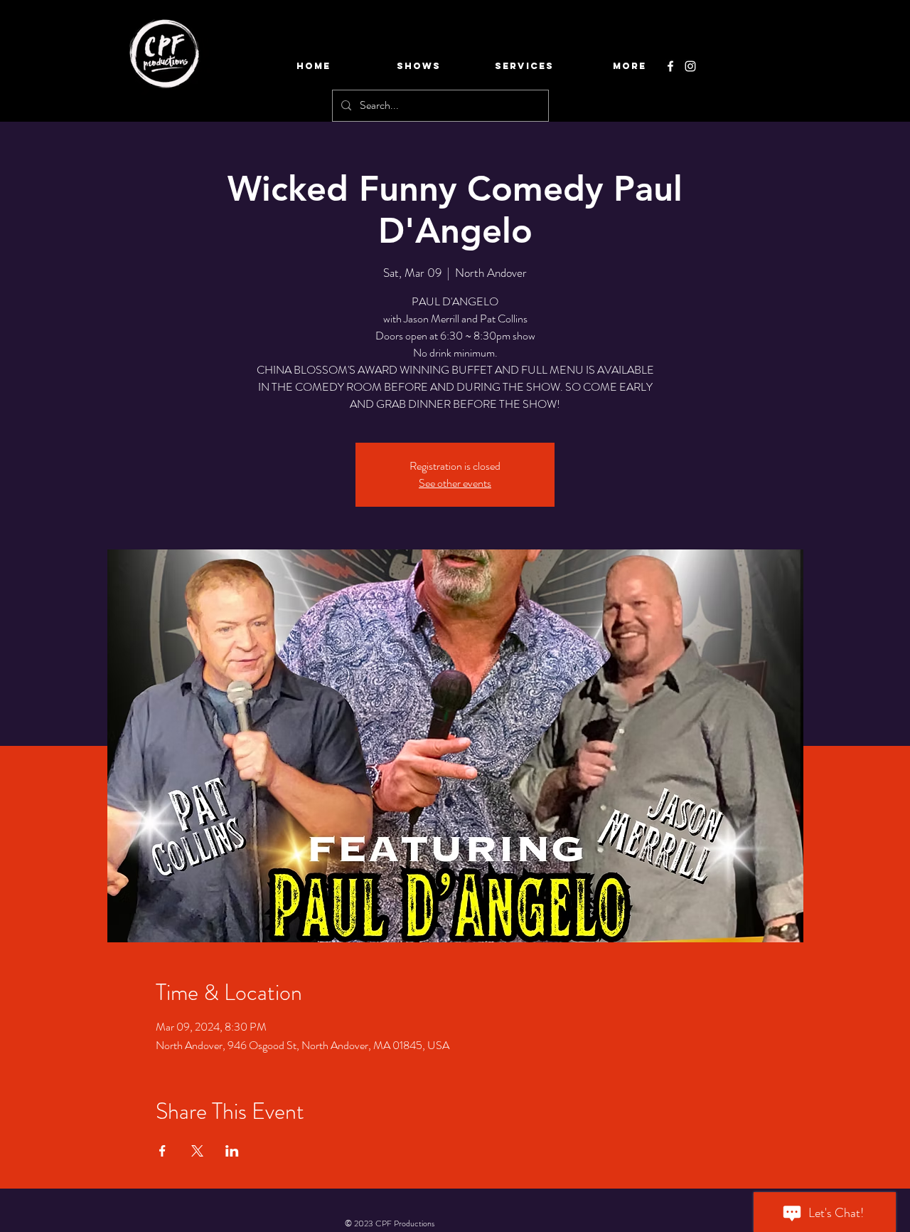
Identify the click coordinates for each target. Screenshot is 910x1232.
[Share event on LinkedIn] (232, 1151)
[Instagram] (690, 66)
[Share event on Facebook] (162, 1151)
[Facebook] (670, 66)
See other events (455, 483)
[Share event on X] (197, 1151)
